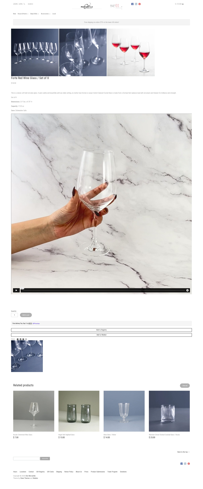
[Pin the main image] (23, 339)
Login (15, 4)
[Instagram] (136, 4)
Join (20, 4)
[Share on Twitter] (20, 339)
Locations (23, 472)
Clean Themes (25, 478)
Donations (123, 472)
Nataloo (35, 478)
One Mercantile (31, 476)
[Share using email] (26, 339)
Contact (31, 472)
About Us (79, 472)
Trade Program (112, 472)
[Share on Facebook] (18, 339)
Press (86, 472)
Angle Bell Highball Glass (66, 435)
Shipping (59, 472)
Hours (15, 472)
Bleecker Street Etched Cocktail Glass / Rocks (164, 435)
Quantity (13, 311)
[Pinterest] (140, 4)
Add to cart (25, 315)
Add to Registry (101, 330)
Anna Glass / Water (110, 435)
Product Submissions (98, 472)
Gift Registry (40, 472)
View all (184, 386)
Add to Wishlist (101, 335)
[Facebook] (132, 4)
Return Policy (68, 472)
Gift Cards (50, 472)
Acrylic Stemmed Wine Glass (22, 435)
